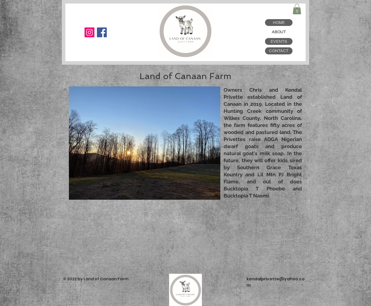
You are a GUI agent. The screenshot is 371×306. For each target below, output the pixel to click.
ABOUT (279, 31)
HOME (279, 22)
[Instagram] (89, 32)
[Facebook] (102, 32)
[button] (297, 9)
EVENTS (279, 41)
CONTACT (278, 50)
